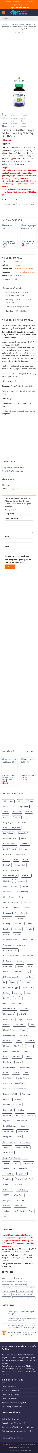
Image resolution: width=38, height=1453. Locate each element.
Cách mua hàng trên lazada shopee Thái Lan (17, 1432)
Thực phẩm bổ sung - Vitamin (24, 272)
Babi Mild (16, 817)
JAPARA (6, 971)
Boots (25, 860)
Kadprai (13, 982)
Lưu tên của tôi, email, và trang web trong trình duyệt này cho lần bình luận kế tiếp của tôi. (19, 559)
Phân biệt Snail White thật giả (13, 1423)
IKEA (30, 966)
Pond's (6, 1099)
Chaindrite (7, 881)
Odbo (26, 1073)
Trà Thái (29, 1294)
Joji (28, 971)
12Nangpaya (8, 801)
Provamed (7, 1115)
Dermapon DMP (9, 913)
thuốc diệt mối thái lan (9, 1291)
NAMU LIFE (16, 1057)
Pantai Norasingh (23, 1088)
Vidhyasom (7, 1190)
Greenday (7, 945)
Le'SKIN (6, 998)
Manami (23, 1030)
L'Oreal (28, 993)
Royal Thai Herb (9, 1126)
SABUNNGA (8, 1131)
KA (4, 982)
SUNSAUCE (28, 1163)
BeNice (23, 838)
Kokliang (17, 993)
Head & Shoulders (10, 950)
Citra (21, 897)
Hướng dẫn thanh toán (11, 1390)
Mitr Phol (18, 1046)
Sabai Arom (25, 1126)
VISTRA (6, 1195)
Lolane (26, 998)
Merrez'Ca (30, 1041)
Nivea (5, 1073)
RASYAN (31, 1115)
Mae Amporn (8, 1014)
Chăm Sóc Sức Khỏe (24, 24)
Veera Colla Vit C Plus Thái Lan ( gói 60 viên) (9, 243)
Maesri (6, 1025)
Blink (16, 860)
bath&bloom (8, 833)
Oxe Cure (7, 1088)
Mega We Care (9, 1035)
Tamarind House (20, 1168)
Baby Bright (8, 822)
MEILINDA (7, 1041)
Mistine (6, 1046)
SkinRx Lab (24, 1142)
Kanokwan (25, 982)
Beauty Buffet (23, 833)
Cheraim (25, 886)
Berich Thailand (9, 849)
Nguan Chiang (9, 1067)
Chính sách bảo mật (9, 1398)
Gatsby (6, 934)
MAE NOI (22, 1014)
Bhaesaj (24, 849)
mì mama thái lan (7, 1285)
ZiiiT (5, 1216)
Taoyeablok (8, 1174)
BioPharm (7, 854)
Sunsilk (6, 1168)
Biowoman (20, 854)
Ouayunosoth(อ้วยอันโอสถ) (13, 1083)
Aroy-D (29, 812)
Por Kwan (17, 1099)
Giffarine (17, 934)
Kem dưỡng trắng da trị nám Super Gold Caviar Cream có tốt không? (22, 1327)
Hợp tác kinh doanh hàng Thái (14, 1402)
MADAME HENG (9, 1009)
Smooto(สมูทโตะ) (22, 1147)
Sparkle (6, 1163)
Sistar (19, 1136)
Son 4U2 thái (31, 1288)
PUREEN (19, 1115)
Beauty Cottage (9, 838)
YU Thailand (19, 1211)
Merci (18, 1041)
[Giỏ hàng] (35, 12)
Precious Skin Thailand (12, 1104)
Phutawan (26, 1094)
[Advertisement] (19, 55)
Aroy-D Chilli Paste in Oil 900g (29, 776)
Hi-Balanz (7, 961)
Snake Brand (8, 1152)
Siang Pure (7, 1136)
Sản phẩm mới (28, 2)
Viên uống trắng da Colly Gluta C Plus (28, 242)
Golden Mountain (10, 939)
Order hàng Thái (17, 2)
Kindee (6, 993)
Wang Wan (7, 1200)
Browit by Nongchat (11, 870)
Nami (5, 1057)
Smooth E (7, 1147)
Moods (26, 1051)
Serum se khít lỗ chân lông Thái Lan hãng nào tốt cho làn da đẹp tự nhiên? (22, 1334)
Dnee (23, 913)
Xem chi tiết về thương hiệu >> (14, 471)
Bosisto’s (6, 865)
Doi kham (7, 918)
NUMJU (16, 1073)
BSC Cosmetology (10, 876)
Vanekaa (6, 1184)
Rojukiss (6, 1120)
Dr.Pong (6, 923)
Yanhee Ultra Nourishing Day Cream (23, 1298)
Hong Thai (7, 966)
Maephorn (7, 1019)
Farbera (29, 923)
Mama (32, 1025)
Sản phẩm (14, 24)
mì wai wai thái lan (20, 1285)
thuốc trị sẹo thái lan (18, 1294)
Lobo (16, 998)
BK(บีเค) (6, 860)
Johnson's (18, 971)
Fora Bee (6, 929)
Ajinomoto (24, 806)
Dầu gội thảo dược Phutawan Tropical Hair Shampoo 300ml (8, 778)
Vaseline (18, 1184)
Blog (20, 5)
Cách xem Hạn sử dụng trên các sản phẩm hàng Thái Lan (22, 1320)
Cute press (27, 902)
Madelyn (24, 1009)
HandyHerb (20, 945)
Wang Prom (18, 1195)
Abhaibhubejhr (9, 806)
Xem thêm (30, 752)
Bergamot (25, 844)
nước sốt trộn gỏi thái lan (10, 1288)
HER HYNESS (28, 955)
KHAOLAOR (27, 987)
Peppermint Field (10, 1094)
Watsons (6, 1206)
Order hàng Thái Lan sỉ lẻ (12, 1407)
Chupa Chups (8, 897)
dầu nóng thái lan (7, 1278)
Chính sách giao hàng (10, 1394)
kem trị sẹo (18, 1278)
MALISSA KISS (19, 1025)
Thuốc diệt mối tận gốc (25, 1291)
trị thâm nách (6, 1298)
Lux (4, 1003)
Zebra (31, 1211)
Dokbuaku (20, 918)
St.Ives (16, 1163)
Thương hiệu (14, 5)
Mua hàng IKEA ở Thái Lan (12, 1438)
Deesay (16, 907)
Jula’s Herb (28, 977)
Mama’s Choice (9, 1030)
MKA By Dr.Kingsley (11, 1051)
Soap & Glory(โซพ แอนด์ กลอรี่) (15, 1158)
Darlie (5, 907)
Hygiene (20, 966)
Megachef (24, 1035)
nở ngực (22, 1288)
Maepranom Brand (24, 1019)
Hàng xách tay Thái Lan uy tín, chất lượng (18, 1427)
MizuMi (29, 1046)
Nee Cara (7, 1062)
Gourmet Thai (27, 939)
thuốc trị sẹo (6, 1294)
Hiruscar (19, 961)
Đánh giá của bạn (11, 510)
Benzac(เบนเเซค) (9, 844)
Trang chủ (7, 2)
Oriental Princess (22, 1078)
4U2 (20, 801)
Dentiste (27, 907)
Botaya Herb (20, 865)
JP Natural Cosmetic (11, 977)
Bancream (22, 822)
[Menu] (3, 12)
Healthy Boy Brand (10, 955)
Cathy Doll (26, 876)
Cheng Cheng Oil (10, 886)
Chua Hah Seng (22, 891)
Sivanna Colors (9, 1142)
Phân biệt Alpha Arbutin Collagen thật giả (21, 1313)
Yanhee (6, 1211)
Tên (7, 537)
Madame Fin (16, 1003)
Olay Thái (7, 1078)
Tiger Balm (22, 1174)
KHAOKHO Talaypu (10, 987)
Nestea (18, 1062)
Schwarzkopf (23, 1131)
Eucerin (18, 923)
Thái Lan (17, 265)
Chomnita (7, 891)
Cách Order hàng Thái (10, 1419)
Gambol (18, 929)
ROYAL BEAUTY (21, 1120)
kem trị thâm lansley (8, 1281)
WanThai (20, 1200)
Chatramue (20, 881)
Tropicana (7, 1179)
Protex (21, 1110)
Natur (28, 1057)
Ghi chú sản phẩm (12, 200)
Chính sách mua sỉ (9, 1386)
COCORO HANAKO (10, 902)
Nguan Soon (25, 1067)
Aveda (5, 817)
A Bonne (29, 801)
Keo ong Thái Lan (22, 1281)
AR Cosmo (17, 812)
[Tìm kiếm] (34, 18)
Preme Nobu (8, 1110)
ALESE (5, 812)
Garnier (29, 929)
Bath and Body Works (11, 828)
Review (26, 5)
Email (7, 546)
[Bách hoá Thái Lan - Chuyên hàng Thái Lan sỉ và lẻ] (19, 12)
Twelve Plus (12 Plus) (24, 1179)
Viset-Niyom (22, 1190)
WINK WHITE (20, 1206)
